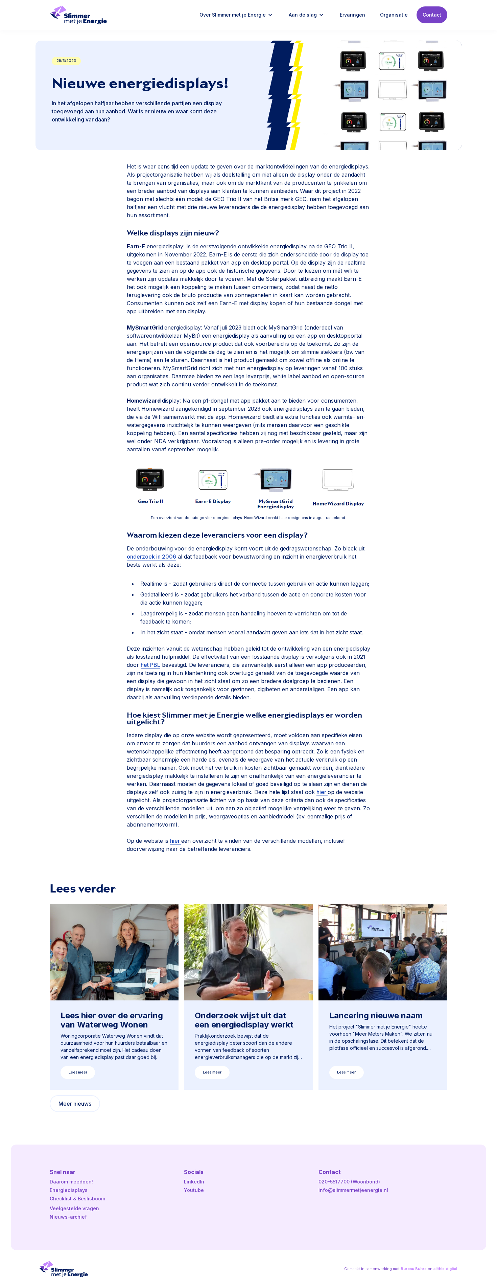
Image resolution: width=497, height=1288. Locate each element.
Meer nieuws (74, 1103)
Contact (432, 15)
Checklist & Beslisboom (77, 1198)
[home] (78, 14)
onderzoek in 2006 (151, 556)
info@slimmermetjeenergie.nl (353, 1190)
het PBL (150, 664)
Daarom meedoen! (71, 1181)
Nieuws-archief (68, 1217)
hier (322, 792)
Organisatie (394, 15)
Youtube (194, 1190)
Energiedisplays (69, 1190)
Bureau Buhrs (414, 1269)
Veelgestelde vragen (74, 1208)
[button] (236, 14)
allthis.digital (445, 1269)
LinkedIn (194, 1181)
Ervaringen (352, 15)
